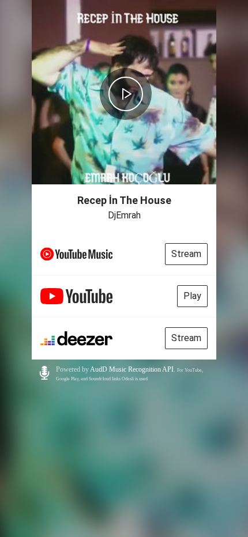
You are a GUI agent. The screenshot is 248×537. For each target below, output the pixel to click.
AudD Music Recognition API (132, 369)
